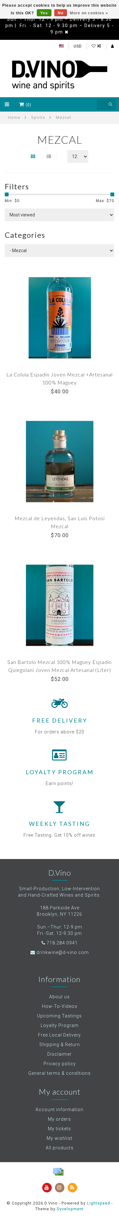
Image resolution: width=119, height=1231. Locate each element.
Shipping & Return (59, 1044)
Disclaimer (59, 1054)
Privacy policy (59, 1063)
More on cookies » (89, 13)
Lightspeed (98, 1203)
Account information (59, 1109)
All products (60, 1147)
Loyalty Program (60, 1025)
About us (59, 996)
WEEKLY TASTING (59, 823)
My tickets (59, 1128)
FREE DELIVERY (59, 720)
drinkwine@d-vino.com (62, 952)
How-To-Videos (59, 1006)
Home (14, 117)
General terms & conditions (59, 1073)
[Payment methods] (58, 1171)
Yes (44, 13)
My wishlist (59, 1138)
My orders (59, 1119)
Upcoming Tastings (59, 1015)
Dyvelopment (70, 1208)
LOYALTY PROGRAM (60, 772)
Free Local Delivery (59, 1035)
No (60, 13)
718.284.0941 (62, 942)
